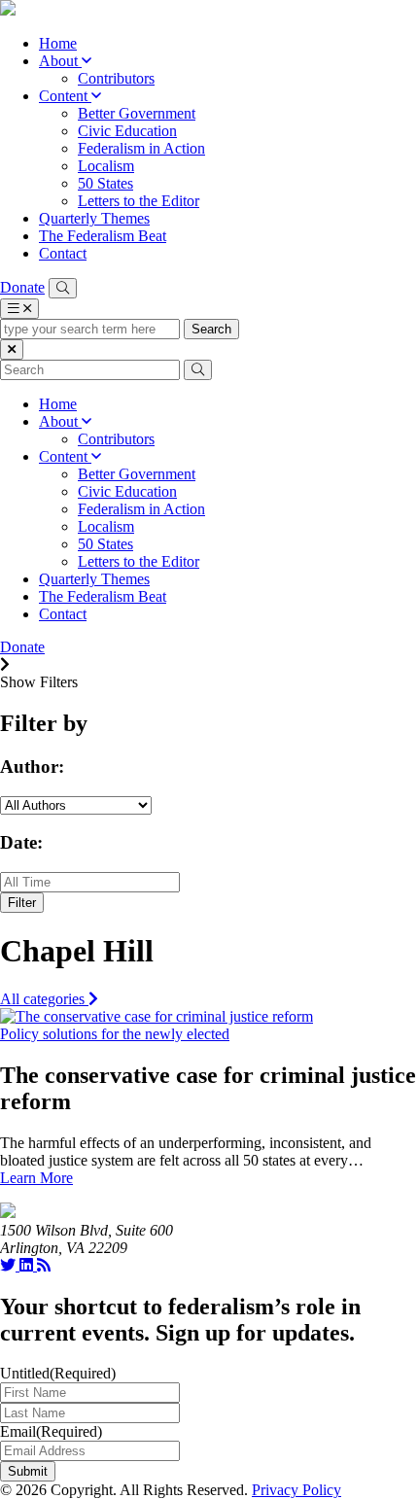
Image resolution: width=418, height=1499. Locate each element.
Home (58, 43)
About (60, 60)
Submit (28, 1471)
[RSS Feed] (44, 1265)
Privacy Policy (296, 1490)
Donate (22, 287)
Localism (106, 165)
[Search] (63, 288)
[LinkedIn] (28, 1265)
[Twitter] (9, 1265)
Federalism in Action (141, 148)
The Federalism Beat (102, 235)
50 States (105, 183)
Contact (63, 253)
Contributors (116, 78)
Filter (22, 902)
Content (65, 95)
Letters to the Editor (138, 200)
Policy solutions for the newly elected (114, 1034)
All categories (44, 999)
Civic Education (127, 130)
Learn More (36, 1177)
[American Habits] (8, 10)
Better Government (136, 113)
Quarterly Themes (94, 218)
